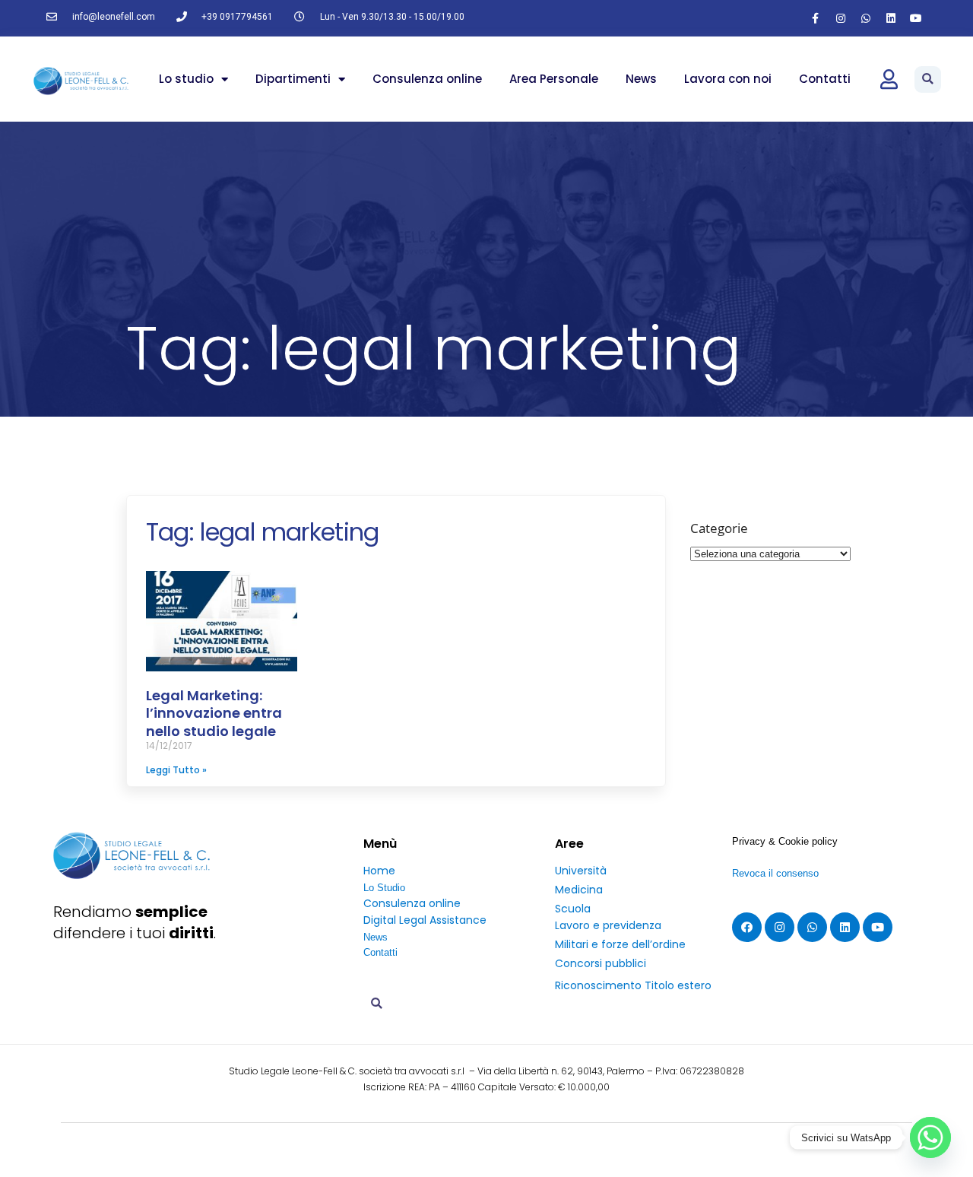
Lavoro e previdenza (608, 925)
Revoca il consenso (775, 873)
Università (581, 870)
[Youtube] (916, 18)
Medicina (579, 889)
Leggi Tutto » (176, 769)
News (641, 79)
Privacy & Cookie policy (785, 841)
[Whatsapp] (865, 18)
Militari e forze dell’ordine (620, 944)
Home (379, 870)
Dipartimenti (293, 79)
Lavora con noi (728, 79)
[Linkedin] (891, 18)
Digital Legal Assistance (424, 920)
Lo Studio (384, 887)
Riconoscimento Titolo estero (633, 985)
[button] (927, 79)
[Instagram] (840, 18)
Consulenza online (427, 79)
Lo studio (186, 79)
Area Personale (553, 79)
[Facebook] (747, 927)
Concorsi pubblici (600, 963)
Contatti (825, 79)
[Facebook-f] (815, 18)
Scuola (573, 908)
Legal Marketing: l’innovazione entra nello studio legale (214, 713)
